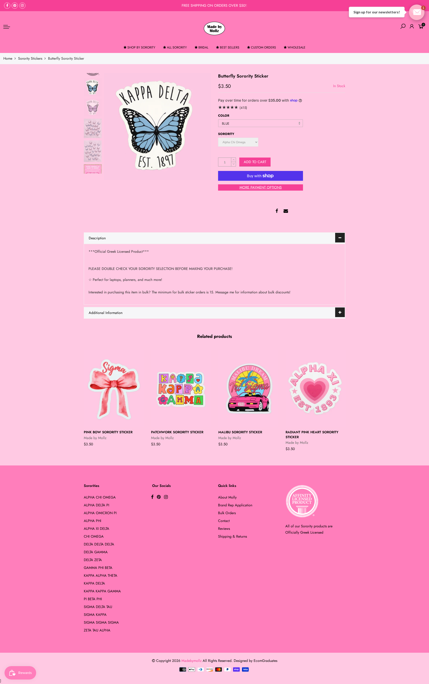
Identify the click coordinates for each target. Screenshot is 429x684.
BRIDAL (203, 47)
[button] (417, 12)
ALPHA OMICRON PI (100, 513)
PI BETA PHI (93, 599)
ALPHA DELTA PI (96, 505)
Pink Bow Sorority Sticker (108, 432)
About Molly (227, 497)
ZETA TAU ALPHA (97, 630)
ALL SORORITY (177, 47)
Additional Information (105, 312)
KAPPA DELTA (94, 583)
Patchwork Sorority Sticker (177, 432)
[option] (157, 126)
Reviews (224, 528)
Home (7, 58)
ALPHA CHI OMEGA (100, 497)
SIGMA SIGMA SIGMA (101, 622)
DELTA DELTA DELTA (99, 544)
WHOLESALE (296, 47)
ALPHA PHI (92, 520)
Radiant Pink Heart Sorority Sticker (312, 434)
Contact (224, 520)
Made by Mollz (95, 437)
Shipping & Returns (232, 536)
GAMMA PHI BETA (98, 567)
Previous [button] (115, 126)
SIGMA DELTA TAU (98, 606)
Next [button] (200, 126)
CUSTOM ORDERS (263, 47)
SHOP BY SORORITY (141, 47)
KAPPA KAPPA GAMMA (102, 591)
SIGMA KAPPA (95, 614)
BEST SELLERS (229, 47)
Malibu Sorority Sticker (240, 432)
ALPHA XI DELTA (96, 528)
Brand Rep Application (235, 505)
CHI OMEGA (94, 536)
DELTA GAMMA (96, 552)
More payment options (261, 187)
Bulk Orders (227, 513)
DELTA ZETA (93, 559)
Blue (225, 123)
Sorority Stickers (30, 58)
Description (97, 238)
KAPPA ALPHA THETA (100, 575)
